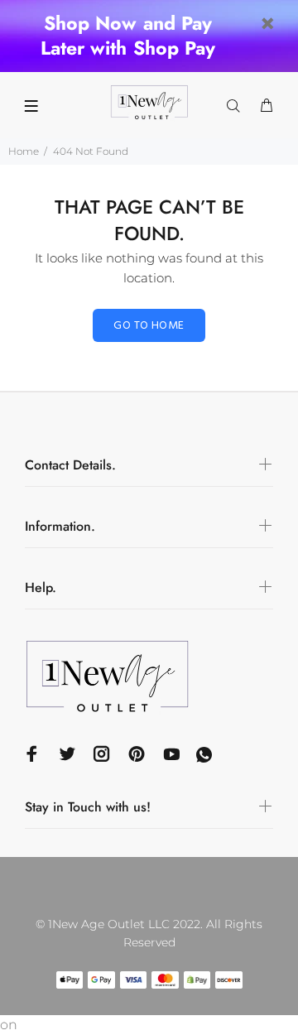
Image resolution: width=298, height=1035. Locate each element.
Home (23, 151)
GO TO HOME (148, 325)
